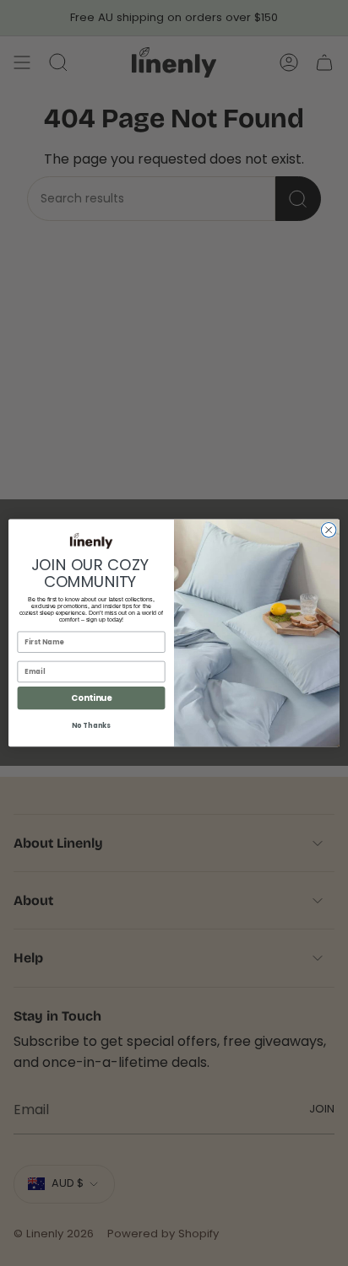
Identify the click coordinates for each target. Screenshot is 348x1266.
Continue (91, 698)
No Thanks (91, 726)
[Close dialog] (328, 530)
